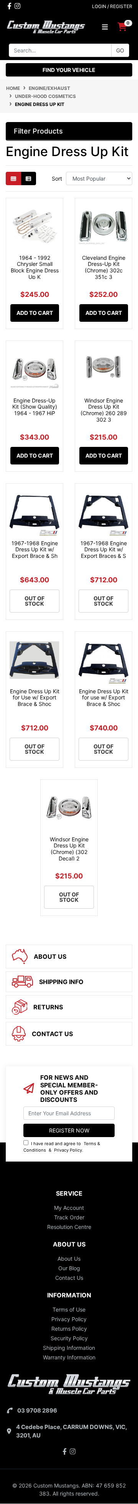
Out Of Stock (34, 601)
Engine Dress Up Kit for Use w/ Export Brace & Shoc (34, 697)
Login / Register (112, 6)
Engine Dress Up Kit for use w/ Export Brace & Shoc (103, 697)
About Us (69, 1258)
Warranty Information (69, 1357)
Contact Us (69, 1277)
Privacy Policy (68, 1150)
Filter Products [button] (38, 131)
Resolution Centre (69, 1227)
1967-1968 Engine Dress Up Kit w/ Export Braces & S (103, 549)
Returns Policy (69, 1328)
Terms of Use (69, 1309)
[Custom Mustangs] (46, 26)
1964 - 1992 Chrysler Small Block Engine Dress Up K (35, 267)
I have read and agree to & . (61, 1147)
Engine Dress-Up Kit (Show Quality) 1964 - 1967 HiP (34, 407)
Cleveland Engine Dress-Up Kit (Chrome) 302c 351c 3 (103, 267)
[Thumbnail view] (13, 178)
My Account (69, 1207)
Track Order (69, 1217)
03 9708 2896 (37, 1410)
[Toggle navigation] (105, 27)
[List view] (28, 178)
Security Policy (69, 1338)
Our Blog (69, 1268)
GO (120, 50)
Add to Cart (34, 313)
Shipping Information (69, 1347)
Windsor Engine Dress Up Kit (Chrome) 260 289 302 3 (103, 410)
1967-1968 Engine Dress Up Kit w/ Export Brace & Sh (35, 549)
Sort (57, 178)
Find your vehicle (69, 70)
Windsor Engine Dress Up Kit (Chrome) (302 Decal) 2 (69, 849)
